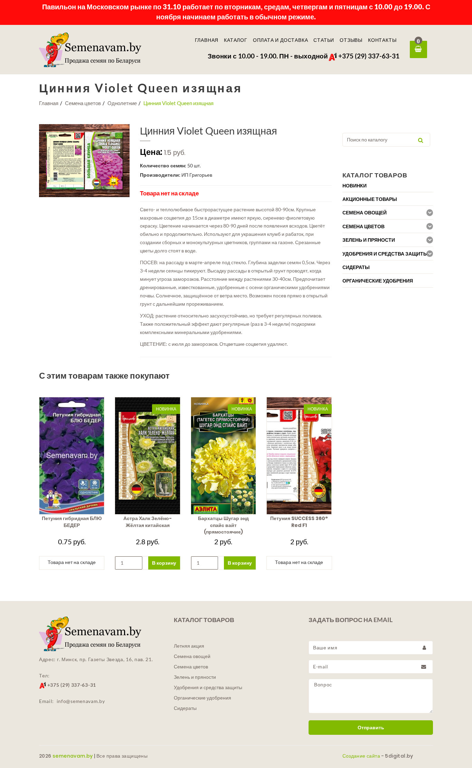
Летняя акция (189, 645)
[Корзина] (418, 49)
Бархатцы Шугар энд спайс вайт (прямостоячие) (223, 525)
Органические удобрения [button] (377, 280)
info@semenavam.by (81, 701)
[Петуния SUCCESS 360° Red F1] (299, 455)
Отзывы (351, 40)
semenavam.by (73, 755)
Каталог (235, 40)
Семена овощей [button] (364, 212)
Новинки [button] (354, 185)
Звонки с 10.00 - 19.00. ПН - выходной (268, 56)
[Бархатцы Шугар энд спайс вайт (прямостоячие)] (223, 455)
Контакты (382, 40)
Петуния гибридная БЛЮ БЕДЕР (72, 522)
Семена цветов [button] (363, 226)
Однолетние (122, 103)
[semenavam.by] (101, 50)
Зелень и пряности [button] (368, 240)
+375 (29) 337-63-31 (368, 56)
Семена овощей (192, 656)
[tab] (387, 185)
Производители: (160, 175)
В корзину (164, 563)
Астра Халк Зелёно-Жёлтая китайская (147, 522)
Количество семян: (163, 165)
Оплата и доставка (280, 40)
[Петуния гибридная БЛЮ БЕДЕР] (71, 455)
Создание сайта (361, 755)
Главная (207, 40)
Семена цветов (83, 103)
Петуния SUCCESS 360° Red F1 (299, 522)
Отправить (371, 727)
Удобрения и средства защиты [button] (385, 253)
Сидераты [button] (356, 267)
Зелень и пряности (195, 677)
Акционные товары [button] (369, 199)
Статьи (323, 40)
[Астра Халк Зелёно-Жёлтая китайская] (147, 455)
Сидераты (185, 708)
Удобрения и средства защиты (208, 687)
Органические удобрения (202, 697)
